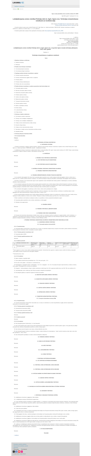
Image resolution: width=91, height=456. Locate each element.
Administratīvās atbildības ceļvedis (21, 445)
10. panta (67, 23)
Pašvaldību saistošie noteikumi (20, 444)
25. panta (72, 25)
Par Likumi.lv (24, 449)
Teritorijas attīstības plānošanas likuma (62, 25)
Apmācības (16, 447)
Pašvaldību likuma (61, 23)
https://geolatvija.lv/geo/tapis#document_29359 (54, 30)
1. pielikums (16, 435)
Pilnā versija (16, 449)
